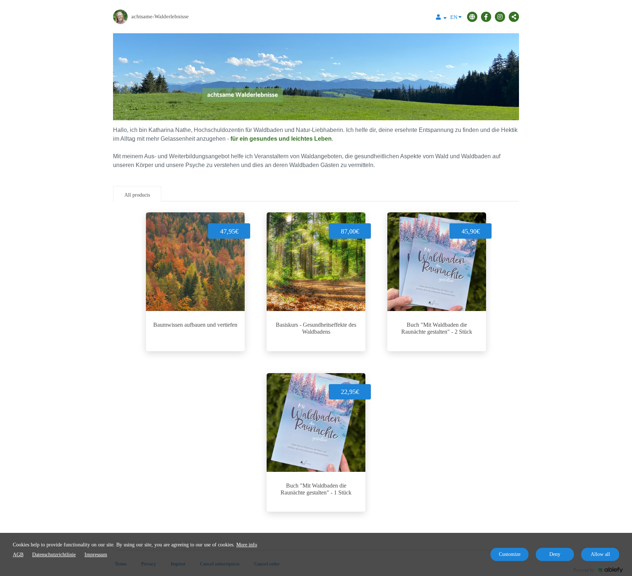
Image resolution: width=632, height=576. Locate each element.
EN (454, 17)
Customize (509, 554)
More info (246, 544)
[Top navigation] (441, 18)
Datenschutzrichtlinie (54, 554)
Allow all (600, 554)
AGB (18, 554)
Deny (554, 554)
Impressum (95, 554)
